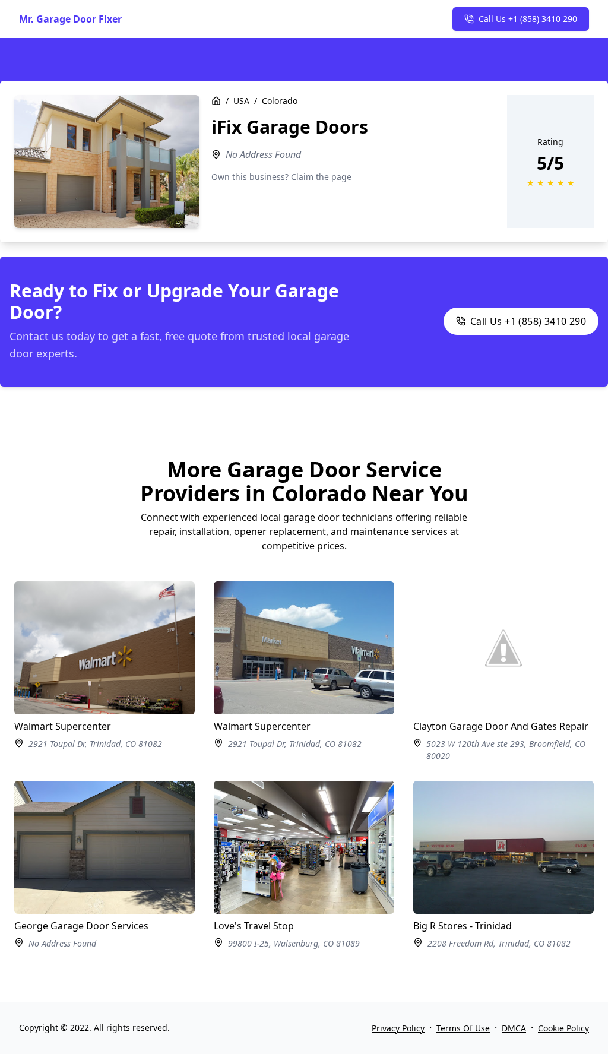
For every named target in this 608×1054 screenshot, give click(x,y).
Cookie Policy (563, 1028)
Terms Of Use (463, 1028)
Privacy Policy (398, 1028)
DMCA (514, 1028)
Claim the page (321, 176)
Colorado (279, 100)
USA (241, 100)
